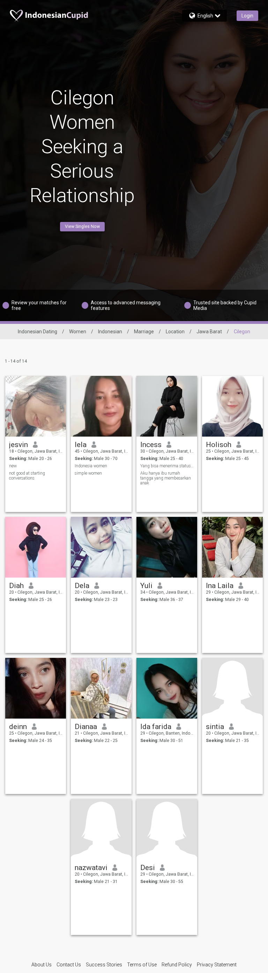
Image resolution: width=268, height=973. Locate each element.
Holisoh (218, 444)
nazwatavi (91, 867)
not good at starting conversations (27, 476)
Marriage (144, 331)
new (13, 465)
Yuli (146, 585)
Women (77, 331)
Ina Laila (219, 585)
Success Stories (104, 964)
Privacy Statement (217, 964)
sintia (215, 726)
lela (81, 444)
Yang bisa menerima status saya (167, 465)
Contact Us (69, 964)
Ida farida (155, 726)
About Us (41, 964)
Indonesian (110, 331)
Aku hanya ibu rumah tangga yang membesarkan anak (165, 478)
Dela (82, 585)
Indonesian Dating (37, 331)
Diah (16, 585)
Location (175, 331)
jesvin (18, 444)
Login (247, 15)
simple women (88, 473)
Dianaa (86, 726)
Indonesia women (91, 465)
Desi (147, 867)
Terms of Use (142, 964)
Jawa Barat (209, 331)
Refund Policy (177, 964)
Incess (151, 444)
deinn (18, 726)
